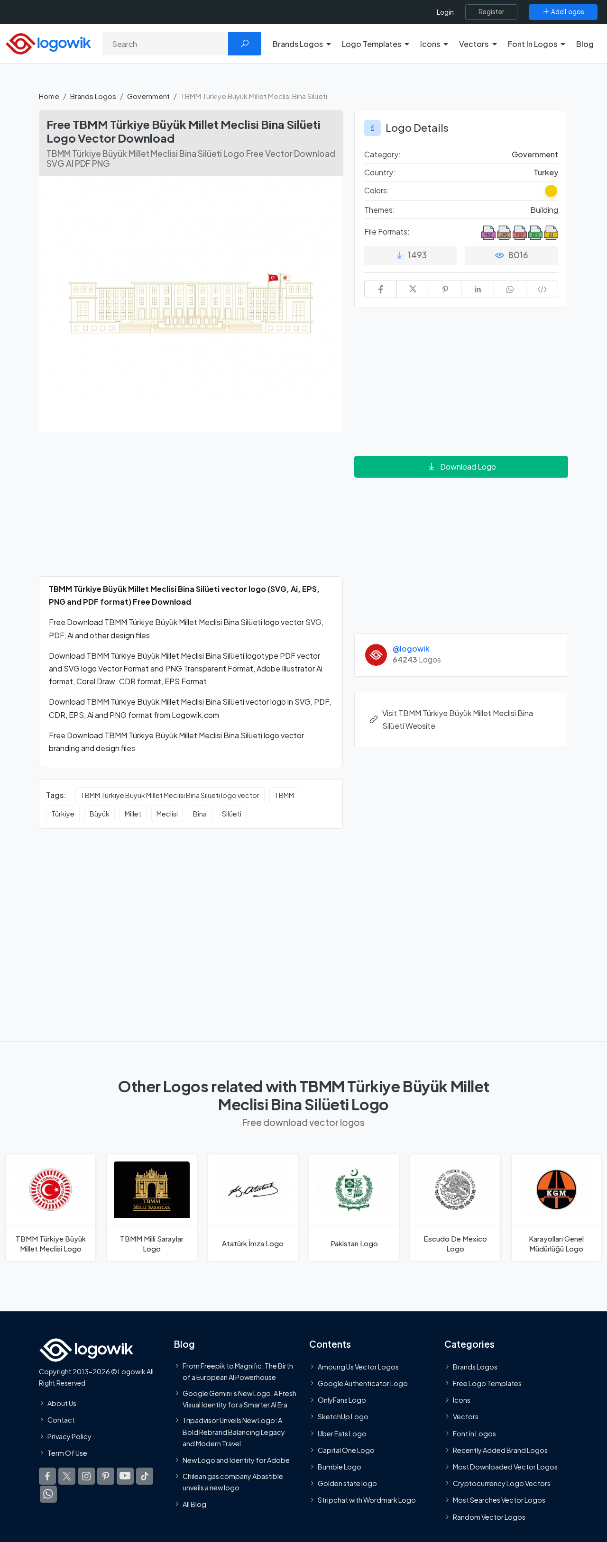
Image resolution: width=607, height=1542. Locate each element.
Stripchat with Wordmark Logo (367, 1500)
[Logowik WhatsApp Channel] (48, 1494)
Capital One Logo (346, 1450)
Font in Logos (474, 1433)
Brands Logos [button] (298, 44)
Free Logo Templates (487, 1383)
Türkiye (62, 813)
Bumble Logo (339, 1466)
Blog (585, 44)
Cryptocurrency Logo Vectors (502, 1483)
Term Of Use (67, 1453)
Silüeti (231, 813)
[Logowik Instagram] (86, 1476)
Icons (461, 1400)
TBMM (284, 795)
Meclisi (167, 813)
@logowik (411, 648)
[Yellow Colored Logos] (551, 191)
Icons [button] (430, 44)
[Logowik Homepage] (48, 42)
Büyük (100, 813)
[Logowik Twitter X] (66, 1476)
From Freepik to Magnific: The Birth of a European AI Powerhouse (238, 1371)
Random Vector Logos (489, 1517)
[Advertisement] (191, 510)
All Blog (194, 1504)
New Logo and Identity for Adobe (236, 1460)
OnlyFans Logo (342, 1400)
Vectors (465, 1417)
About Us (61, 1403)
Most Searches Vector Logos (499, 1500)
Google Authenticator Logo (363, 1383)
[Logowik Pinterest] (105, 1476)
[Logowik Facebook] (47, 1476)
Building (544, 210)
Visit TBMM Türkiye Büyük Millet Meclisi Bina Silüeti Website (457, 719)
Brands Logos (93, 95)
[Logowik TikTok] (144, 1476)
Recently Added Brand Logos (500, 1450)
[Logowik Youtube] (125, 1476)
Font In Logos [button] (532, 44)
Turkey (545, 172)
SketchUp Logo (343, 1417)
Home (49, 95)
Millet (133, 813)
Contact (61, 1419)
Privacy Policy (69, 1436)
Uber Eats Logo (342, 1433)
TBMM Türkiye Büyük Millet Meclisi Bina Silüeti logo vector (170, 795)
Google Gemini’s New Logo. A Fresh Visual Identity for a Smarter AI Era (239, 1399)
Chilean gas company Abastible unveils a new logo (233, 1482)
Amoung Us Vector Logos (358, 1366)
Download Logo (468, 467)
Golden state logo (347, 1483)
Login (445, 12)
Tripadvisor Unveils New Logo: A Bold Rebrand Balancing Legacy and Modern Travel (234, 1432)
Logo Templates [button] (371, 44)
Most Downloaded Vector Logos (505, 1466)
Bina (200, 813)
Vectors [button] (473, 44)
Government (148, 95)
